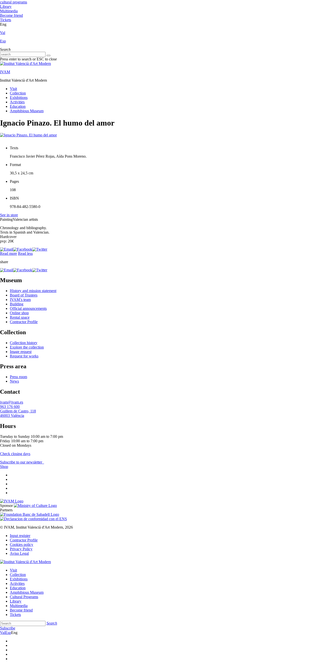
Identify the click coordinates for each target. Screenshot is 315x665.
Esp (3, 41)
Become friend (11, 15)
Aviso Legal (19, 553)
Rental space (20, 317)
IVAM (5, 72)
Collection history (23, 343)
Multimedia (9, 11)
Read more (8, 253)
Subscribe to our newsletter (21, 462)
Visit (13, 89)
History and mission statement (33, 291)
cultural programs (13, 2)
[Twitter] (39, 249)
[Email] (6, 249)
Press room (18, 377)
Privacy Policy (21, 549)
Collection (18, 93)
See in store (9, 215)
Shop (4, 466)
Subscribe (7, 628)
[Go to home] (11, 501)
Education (18, 106)
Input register (20, 536)
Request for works (24, 356)
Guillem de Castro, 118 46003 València (18, 413)
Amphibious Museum (27, 111)
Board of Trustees (23, 295)
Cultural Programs (24, 597)
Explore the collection (27, 347)
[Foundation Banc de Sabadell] (29, 514)
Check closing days (15, 454)
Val (2, 33)
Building (16, 304)
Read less (25, 253)
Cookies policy (21, 544)
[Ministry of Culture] (35, 505)
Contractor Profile (24, 322)
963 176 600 (10, 407)
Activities (17, 102)
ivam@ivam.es (11, 402)
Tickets (5, 20)
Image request (21, 352)
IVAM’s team (20, 299)
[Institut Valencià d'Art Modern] (25, 63)
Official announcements (28, 308)
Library (6, 6)
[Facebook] (22, 249)
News (14, 381)
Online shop (19, 313)
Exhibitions (19, 97)
